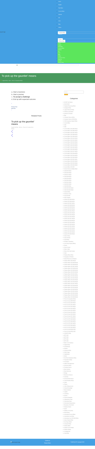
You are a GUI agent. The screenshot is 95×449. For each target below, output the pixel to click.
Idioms (10, 80)
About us (60, 59)
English (59, 45)
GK (59, 51)
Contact (60, 39)
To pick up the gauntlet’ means (22, 122)
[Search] (66, 94)
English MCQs (5, 80)
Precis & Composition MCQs (17, 80)
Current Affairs (61, 48)
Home (59, 43)
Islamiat (59, 49)
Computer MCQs (62, 32)
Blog (59, 54)
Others (59, 56)
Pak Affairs (60, 46)
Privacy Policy (61, 41)
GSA (59, 52)
